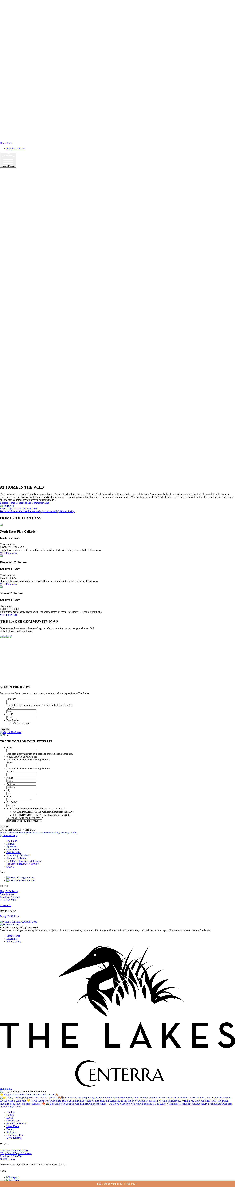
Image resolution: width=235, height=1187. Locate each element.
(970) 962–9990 (8, 900)
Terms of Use (13, 935)
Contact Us (5, 905)
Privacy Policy (13, 941)
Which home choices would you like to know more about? (35, 808)
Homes (10, 1115)
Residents (11, 1132)
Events (9, 1129)
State (8, 796)
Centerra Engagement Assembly (22, 863)
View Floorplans (8, 553)
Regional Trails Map (16, 858)
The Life (10, 1112)
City (8, 790)
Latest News (12, 1126)
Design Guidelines (9, 916)
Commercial (12, 849)
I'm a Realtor (12, 720)
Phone (9, 777)
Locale (9, 1117)
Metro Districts (13, 1138)
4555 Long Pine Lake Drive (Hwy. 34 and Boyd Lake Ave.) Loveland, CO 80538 (16, 1153)
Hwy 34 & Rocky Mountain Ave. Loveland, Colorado (10, 894)
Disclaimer (11, 938)
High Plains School (16, 1123)
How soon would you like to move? (24, 817)
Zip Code (11, 802)
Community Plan (15, 1135)
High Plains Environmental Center (23, 861)
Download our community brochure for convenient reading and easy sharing (38, 832)
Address (10, 784)
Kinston (10, 843)
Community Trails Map (18, 855)
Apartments (12, 846)
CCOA (10, 866)
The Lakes (11, 840)
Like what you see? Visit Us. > (117, 1184)
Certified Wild (13, 852)
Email (10, 714)
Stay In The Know (15, 148)
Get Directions (7, 1159)
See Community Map (38, 502)
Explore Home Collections (13, 502)
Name (10, 708)
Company (11, 698)
